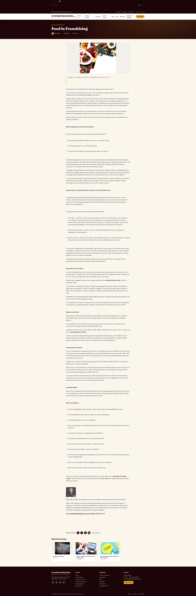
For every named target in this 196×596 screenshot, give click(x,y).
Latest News (103, 577)
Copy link (97, 532)
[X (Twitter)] (139, 12)
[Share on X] (81, 532)
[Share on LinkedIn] (85, 532)
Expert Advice (105, 16)
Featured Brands (129, 16)
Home (74, 16)
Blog (117, 16)
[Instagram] (141, 12)
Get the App (131, 12)
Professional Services (81, 581)
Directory (98, 16)
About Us (79, 16)
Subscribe (124, 12)
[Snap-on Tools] (98, 5)
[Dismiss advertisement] (144, 5)
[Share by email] (89, 532)
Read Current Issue (104, 575)
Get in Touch (128, 582)
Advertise (118, 12)
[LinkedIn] (144, 12)
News (113, 16)
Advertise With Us (104, 586)
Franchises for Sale (80, 579)
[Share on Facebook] (78, 532)
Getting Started (87, 16)
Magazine (122, 16)
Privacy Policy (141, 593)
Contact (135, 593)
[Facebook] (52, 582)
